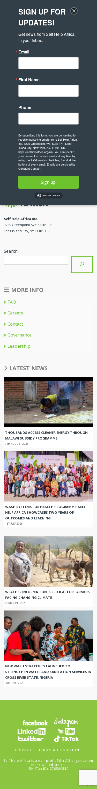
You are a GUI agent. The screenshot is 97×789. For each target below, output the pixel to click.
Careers (15, 312)
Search (11, 251)
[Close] (74, 11)
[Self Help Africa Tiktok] (66, 738)
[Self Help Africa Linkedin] (30, 731)
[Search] (82, 264)
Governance (20, 335)
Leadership (19, 346)
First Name (29, 80)
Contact (15, 324)
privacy (23, 749)
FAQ (12, 302)
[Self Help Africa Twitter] (30, 738)
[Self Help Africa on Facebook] (35, 722)
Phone (24, 107)
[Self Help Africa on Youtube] (66, 731)
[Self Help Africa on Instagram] (66, 722)
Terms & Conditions (60, 749)
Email (23, 52)
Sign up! (48, 182)
